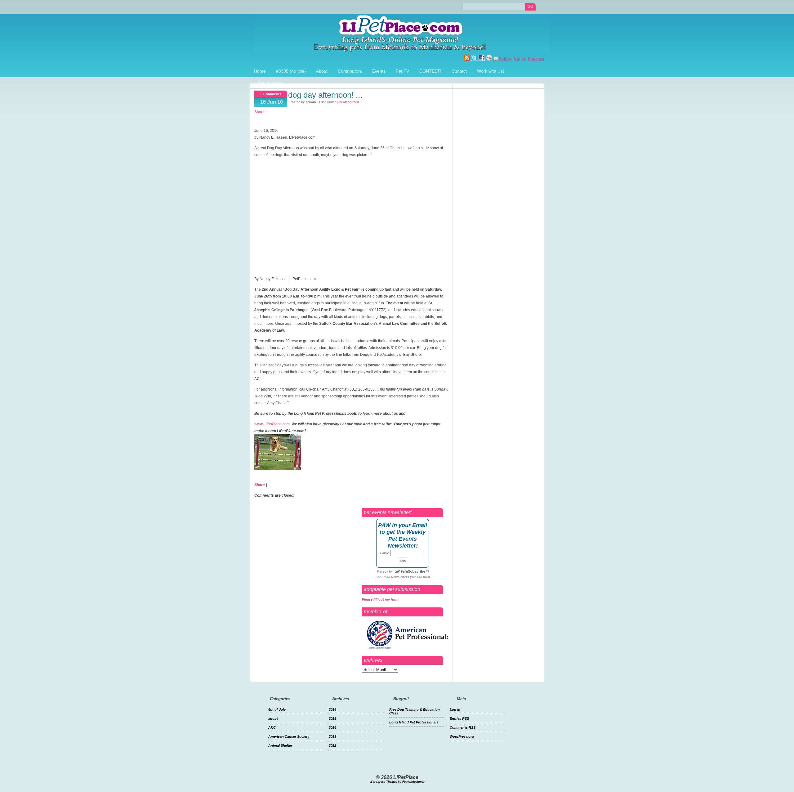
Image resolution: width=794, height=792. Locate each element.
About (322, 71)
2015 (332, 718)
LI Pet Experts (268, 82)
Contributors (350, 71)
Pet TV (402, 71)
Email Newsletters (395, 577)
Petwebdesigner (413, 781)
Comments (462, 727)
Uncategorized (348, 102)
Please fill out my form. (380, 599)
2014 (332, 727)
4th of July (277, 709)
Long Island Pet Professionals (413, 722)
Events (379, 71)
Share (259, 112)
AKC (272, 727)
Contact (459, 71)
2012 (332, 745)
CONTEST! (430, 71)
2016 (332, 709)
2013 (332, 736)
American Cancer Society (288, 736)
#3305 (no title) (291, 71)
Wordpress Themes (383, 781)
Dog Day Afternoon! (321, 95)
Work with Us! (490, 71)
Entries (459, 718)
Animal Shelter (280, 745)
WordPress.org (462, 736)
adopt (273, 718)
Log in (455, 709)
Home (260, 71)
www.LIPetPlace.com (272, 424)
